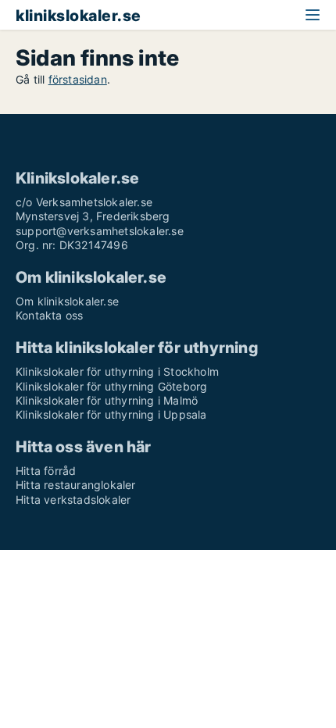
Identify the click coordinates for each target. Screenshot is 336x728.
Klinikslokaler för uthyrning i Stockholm (117, 371)
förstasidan (77, 79)
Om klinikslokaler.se (67, 301)
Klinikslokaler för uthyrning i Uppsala (111, 414)
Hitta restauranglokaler (76, 484)
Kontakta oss (49, 315)
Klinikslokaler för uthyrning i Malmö (107, 400)
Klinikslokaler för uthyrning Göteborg (111, 386)
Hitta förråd (46, 470)
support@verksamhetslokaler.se (100, 230)
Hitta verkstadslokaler (73, 499)
